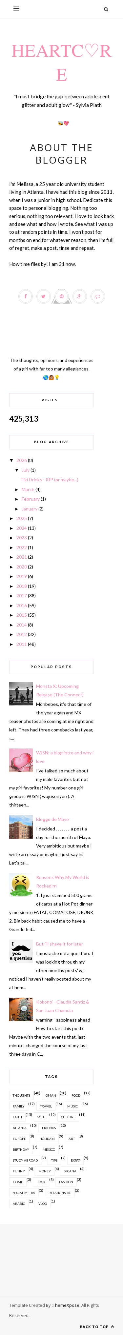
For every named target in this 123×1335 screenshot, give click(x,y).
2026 (21, 460)
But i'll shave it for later (59, 943)
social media (24, 1193)
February (31, 499)
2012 (21, 634)
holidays (47, 1139)
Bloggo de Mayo (52, 819)
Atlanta (20, 1128)
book (41, 1182)
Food (76, 1095)
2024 (21, 528)
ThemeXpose (66, 1305)
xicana (70, 1171)
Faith (17, 1117)
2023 (21, 537)
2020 (21, 566)
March (28, 489)
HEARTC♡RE (61, 62)
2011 (21, 644)
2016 (21, 605)
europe (19, 1139)
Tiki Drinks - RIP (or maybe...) (49, 479)
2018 (21, 586)
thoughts (21, 1095)
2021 (21, 557)
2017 (21, 595)
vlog (42, 1203)
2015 (21, 615)
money (44, 1171)
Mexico (49, 1149)
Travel (46, 1106)
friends (49, 1128)
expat (75, 1160)
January (29, 508)
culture (68, 1117)
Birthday (21, 1149)
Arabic (19, 1203)
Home (18, 1182)
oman (51, 1095)
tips (54, 1160)
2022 (21, 547)
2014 (21, 625)
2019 (21, 576)
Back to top (95, 1326)
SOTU (41, 1117)
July (26, 470)
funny (19, 1171)
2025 (21, 518)
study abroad (25, 1160)
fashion (66, 1182)
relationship (60, 1193)
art (72, 1139)
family (19, 1106)
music (72, 1106)
